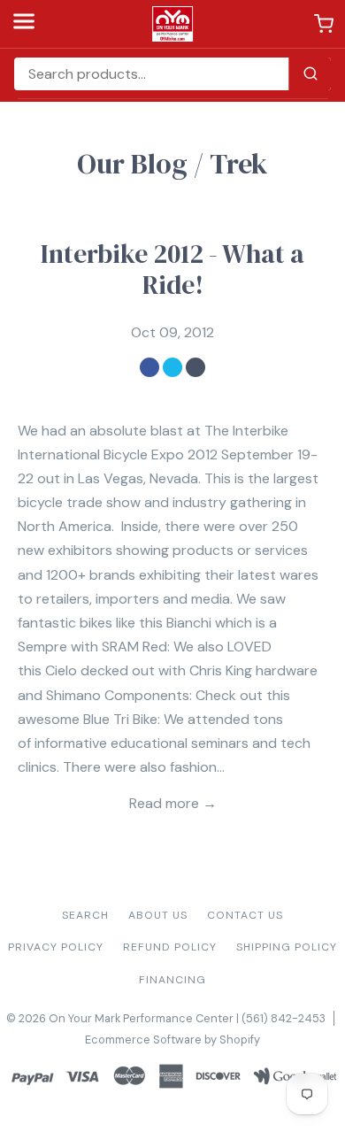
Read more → (173, 803)
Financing (172, 980)
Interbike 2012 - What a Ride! (172, 269)
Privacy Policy (56, 947)
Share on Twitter (172, 367)
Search (85, 915)
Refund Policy (170, 947)
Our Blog (132, 163)
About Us (158, 915)
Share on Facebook (149, 367)
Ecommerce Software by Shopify (172, 1039)
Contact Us (245, 915)
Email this (195, 367)
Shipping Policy (286, 947)
